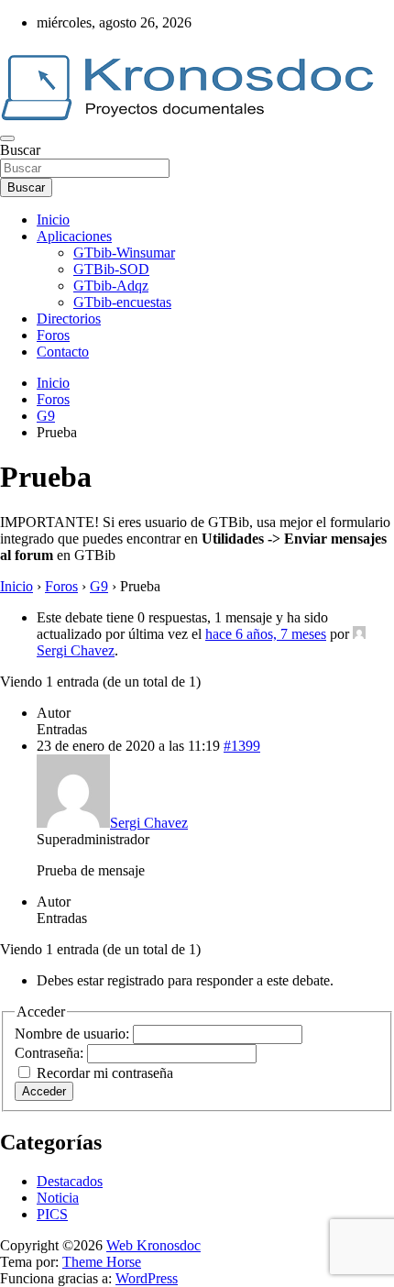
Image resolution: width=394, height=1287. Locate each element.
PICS (52, 1214)
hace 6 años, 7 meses (265, 634)
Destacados (70, 1181)
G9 (99, 586)
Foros (53, 335)
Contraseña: (51, 1053)
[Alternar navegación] (7, 138)
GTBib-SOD (111, 269)
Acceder (44, 1091)
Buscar (20, 150)
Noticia (58, 1197)
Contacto (63, 351)
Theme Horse (101, 1262)
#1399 (242, 746)
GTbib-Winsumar (124, 252)
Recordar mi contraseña (105, 1073)
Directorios (69, 318)
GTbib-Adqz (110, 285)
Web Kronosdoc (153, 1245)
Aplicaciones (74, 236)
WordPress (146, 1278)
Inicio (53, 219)
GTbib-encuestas (122, 302)
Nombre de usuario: (74, 1033)
